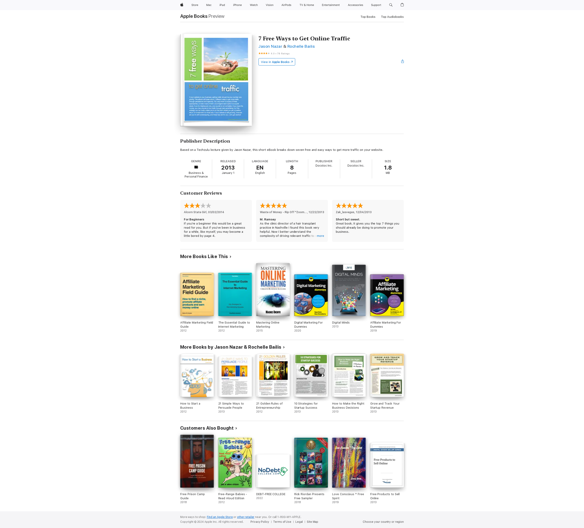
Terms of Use (282, 521)
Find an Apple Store (220, 517)
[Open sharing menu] (402, 62)
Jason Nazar (270, 46)
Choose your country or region (383, 521)
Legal (299, 521)
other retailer (245, 517)
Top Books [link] (367, 16)
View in (275, 62)
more (320, 236)
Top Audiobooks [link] (392, 16)
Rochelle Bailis (301, 46)
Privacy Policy (259, 521)
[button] (390, 5)
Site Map (312, 521)
